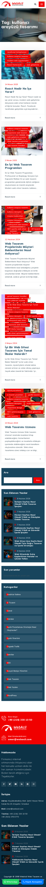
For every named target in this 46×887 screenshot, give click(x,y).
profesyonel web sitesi (16, 320)
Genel (9, 611)
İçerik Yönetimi (13, 638)
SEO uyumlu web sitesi (16, 229)
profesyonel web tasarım (17, 225)
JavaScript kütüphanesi (16, 52)
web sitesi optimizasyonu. (18, 333)
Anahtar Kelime (14, 594)
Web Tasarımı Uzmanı (20, 427)
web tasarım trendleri (16, 145)
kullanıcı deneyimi (14, 212)
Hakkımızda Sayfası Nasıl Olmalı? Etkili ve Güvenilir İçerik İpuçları (27, 530)
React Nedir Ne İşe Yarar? (18, 90)
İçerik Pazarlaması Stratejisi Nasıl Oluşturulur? (21, 628)
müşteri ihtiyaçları (14, 220)
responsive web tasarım (17, 133)
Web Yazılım (12, 687)
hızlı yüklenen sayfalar (16, 300)
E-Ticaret (11, 603)
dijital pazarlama (14, 390)
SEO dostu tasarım (15, 329)
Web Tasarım (12, 233)
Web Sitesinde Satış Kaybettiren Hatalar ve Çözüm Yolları (26, 556)
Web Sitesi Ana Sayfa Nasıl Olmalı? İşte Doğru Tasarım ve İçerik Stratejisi (28, 543)
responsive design (14, 408)
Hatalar (10, 619)
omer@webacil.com (19, 739)
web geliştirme (33, 65)
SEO (9, 663)
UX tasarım (36, 229)
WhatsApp (11, 882)
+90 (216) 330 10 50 (20, 719)
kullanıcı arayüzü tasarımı (17, 56)
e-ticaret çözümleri (15, 395)
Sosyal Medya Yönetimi (17, 671)
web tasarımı (12, 416)
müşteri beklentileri (15, 216)
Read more (10, 118)
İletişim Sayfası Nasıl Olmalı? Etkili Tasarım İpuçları (25, 504)
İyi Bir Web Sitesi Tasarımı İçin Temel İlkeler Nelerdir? (22, 306)
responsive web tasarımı (17, 325)
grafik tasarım (34, 395)
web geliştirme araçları (16, 137)
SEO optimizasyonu (15, 412)
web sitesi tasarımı (15, 337)
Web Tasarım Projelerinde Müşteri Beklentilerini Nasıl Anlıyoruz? (19, 248)
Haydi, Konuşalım (33, 882)
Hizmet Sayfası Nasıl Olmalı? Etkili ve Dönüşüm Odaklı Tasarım (27, 517)
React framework (14, 65)
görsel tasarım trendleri (17, 296)
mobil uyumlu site (34, 316)
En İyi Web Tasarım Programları (18, 166)
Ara (6, 472)
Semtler (10, 654)
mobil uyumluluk (33, 403)
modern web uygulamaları (18, 61)
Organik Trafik (13, 646)
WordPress (12, 695)
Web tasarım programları (17, 141)
